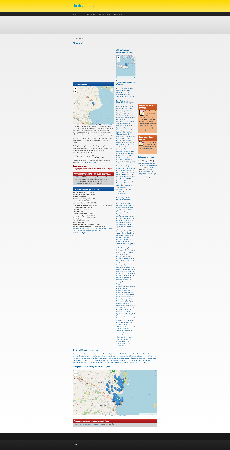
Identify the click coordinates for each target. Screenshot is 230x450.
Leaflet (97, 124)
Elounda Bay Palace (125, 360)
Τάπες (128, 185)
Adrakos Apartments (104, 354)
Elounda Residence (139, 358)
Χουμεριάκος (120, 345)
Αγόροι (120, 218)
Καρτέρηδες (127, 149)
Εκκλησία (141, 165)
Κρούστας (119, 157)
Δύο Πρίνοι (119, 246)
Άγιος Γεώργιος (128, 111)
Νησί (151, 169)
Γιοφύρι (118, 241)
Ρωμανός (120, 320)
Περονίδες (131, 307)
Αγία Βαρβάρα (122, 203)
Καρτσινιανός (120, 267)
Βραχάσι (129, 235)
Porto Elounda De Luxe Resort (143, 356)
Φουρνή (118, 339)
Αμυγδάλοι (119, 119)
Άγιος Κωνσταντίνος (122, 214)
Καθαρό (118, 142)
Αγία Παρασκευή (123, 106)
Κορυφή (151, 167)
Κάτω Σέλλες (122, 155)
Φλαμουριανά (120, 189)
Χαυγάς (125, 341)
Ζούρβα (125, 254)
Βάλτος (125, 123)
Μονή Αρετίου (128, 292)
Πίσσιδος (131, 97)
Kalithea (131, 356)
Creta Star (148, 358)
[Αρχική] (79, 6)
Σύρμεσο (127, 324)
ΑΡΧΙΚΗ (75, 14)
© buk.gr (111, 124)
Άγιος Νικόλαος (121, 90)
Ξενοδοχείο (146, 171)
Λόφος (144, 169)
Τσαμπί (118, 333)
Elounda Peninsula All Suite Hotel (100, 356)
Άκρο (139, 161)
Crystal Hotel (115, 356)
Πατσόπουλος (120, 305)
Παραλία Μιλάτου (122, 303)
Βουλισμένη (120, 235)
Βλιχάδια (128, 125)
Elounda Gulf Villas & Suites (111, 358)
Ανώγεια (128, 227)
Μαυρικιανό (131, 162)
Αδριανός (120, 117)
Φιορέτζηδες (120, 187)
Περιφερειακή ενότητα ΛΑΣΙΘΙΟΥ (97, 228)
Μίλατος (119, 292)
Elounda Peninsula (126, 358)
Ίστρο (127, 140)
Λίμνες (127, 157)
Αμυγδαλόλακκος (121, 224)
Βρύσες (126, 239)
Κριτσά (130, 155)
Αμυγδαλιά (119, 222)
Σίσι (124, 322)
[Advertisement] (115, 25)
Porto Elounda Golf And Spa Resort (122, 354)
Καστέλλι (119, 269)
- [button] (75, 91)
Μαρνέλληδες (120, 162)
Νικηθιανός (120, 297)
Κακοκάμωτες (128, 142)
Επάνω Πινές (120, 138)
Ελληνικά (78, 177)
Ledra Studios (124, 356)
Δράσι (131, 244)
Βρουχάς (119, 128)
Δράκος (125, 130)
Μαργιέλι (119, 159)
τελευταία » (123, 416)
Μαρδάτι (127, 159)
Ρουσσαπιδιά (131, 176)
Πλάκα (118, 172)
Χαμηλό (118, 191)
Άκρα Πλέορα (124, 362)
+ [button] (75, 88)
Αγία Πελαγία (129, 205)
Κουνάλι (130, 275)
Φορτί (129, 189)
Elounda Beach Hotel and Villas (141, 360)
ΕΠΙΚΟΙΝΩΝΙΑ (118, 14)
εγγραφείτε (94, 424)
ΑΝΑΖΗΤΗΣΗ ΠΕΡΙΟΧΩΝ (88, 14)
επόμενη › (114, 416)
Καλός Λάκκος (130, 145)
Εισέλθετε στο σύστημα (82, 424)
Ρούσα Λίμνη (127, 174)
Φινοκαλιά (126, 333)
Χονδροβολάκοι (121, 193)
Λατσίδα (126, 280)
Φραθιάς (126, 339)
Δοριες (118, 244)
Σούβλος (119, 324)
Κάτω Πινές (130, 153)
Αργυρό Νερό (130, 121)
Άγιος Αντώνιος (121, 210)
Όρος (140, 163)
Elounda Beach (113, 360)
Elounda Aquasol (84, 356)
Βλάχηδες (119, 125)
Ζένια (128, 138)
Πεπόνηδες (121, 170)
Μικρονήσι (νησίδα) (122, 94)
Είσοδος (93, 6)
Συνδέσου (142, 126)
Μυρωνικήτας (120, 168)
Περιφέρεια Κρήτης (79, 228)
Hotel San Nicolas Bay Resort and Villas (85, 354)
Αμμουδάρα (129, 117)
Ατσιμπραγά (84, 362)
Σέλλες (120, 179)
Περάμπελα (121, 307)
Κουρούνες (119, 278)
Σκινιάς (126, 179)
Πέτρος (120, 309)
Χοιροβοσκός (115, 362)
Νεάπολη (130, 294)
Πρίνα (124, 172)
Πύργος (130, 172)
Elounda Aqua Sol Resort (100, 360)
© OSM (103, 124)
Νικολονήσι (76, 362)
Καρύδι (129, 267)
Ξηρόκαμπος (120, 97)
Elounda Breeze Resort (140, 354)
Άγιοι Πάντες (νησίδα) (125, 88)
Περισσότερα (153, 178)
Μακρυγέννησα (127, 282)
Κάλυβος (120, 147)
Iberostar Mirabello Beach (95, 358)
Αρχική (75, 38)
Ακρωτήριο (148, 163)
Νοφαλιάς (119, 299)
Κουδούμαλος (120, 275)
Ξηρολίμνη (129, 301)
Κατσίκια (127, 92)
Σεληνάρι (128, 320)
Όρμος (147, 161)
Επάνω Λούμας (128, 136)
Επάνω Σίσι (130, 252)
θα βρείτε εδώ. (91, 162)
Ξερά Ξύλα (128, 299)
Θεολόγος (119, 140)
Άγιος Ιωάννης (120, 113)
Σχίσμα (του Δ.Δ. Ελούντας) (124, 181)
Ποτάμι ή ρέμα (142, 174)
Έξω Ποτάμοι (120, 134)
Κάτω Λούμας (120, 153)
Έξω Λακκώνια (127, 132)
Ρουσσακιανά (120, 176)
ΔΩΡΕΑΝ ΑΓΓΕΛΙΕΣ (104, 14)
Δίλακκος (126, 241)
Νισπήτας (128, 297)
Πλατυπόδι (126, 311)
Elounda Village (87, 360)
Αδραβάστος (128, 218)
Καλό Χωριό (120, 145)
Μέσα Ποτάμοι (122, 164)
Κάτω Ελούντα (128, 151)
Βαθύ (119, 123)
